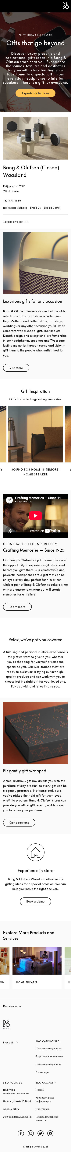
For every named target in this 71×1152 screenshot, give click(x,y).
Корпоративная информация (52, 1099)
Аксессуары (52, 1072)
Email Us (35, 207)
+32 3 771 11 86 (12, 200)
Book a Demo (52, 207)
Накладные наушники (52, 1048)
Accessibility (19, 1108)
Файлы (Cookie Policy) (19, 1101)
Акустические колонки (52, 1056)
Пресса (52, 1089)
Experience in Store (38, 94)
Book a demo (38, 902)
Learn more (20, 607)
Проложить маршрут (15, 207)
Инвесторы (52, 1108)
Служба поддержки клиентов (52, 1118)
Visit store (19, 368)
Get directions (22, 823)
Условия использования (19, 1116)
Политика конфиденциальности (19, 1091)
